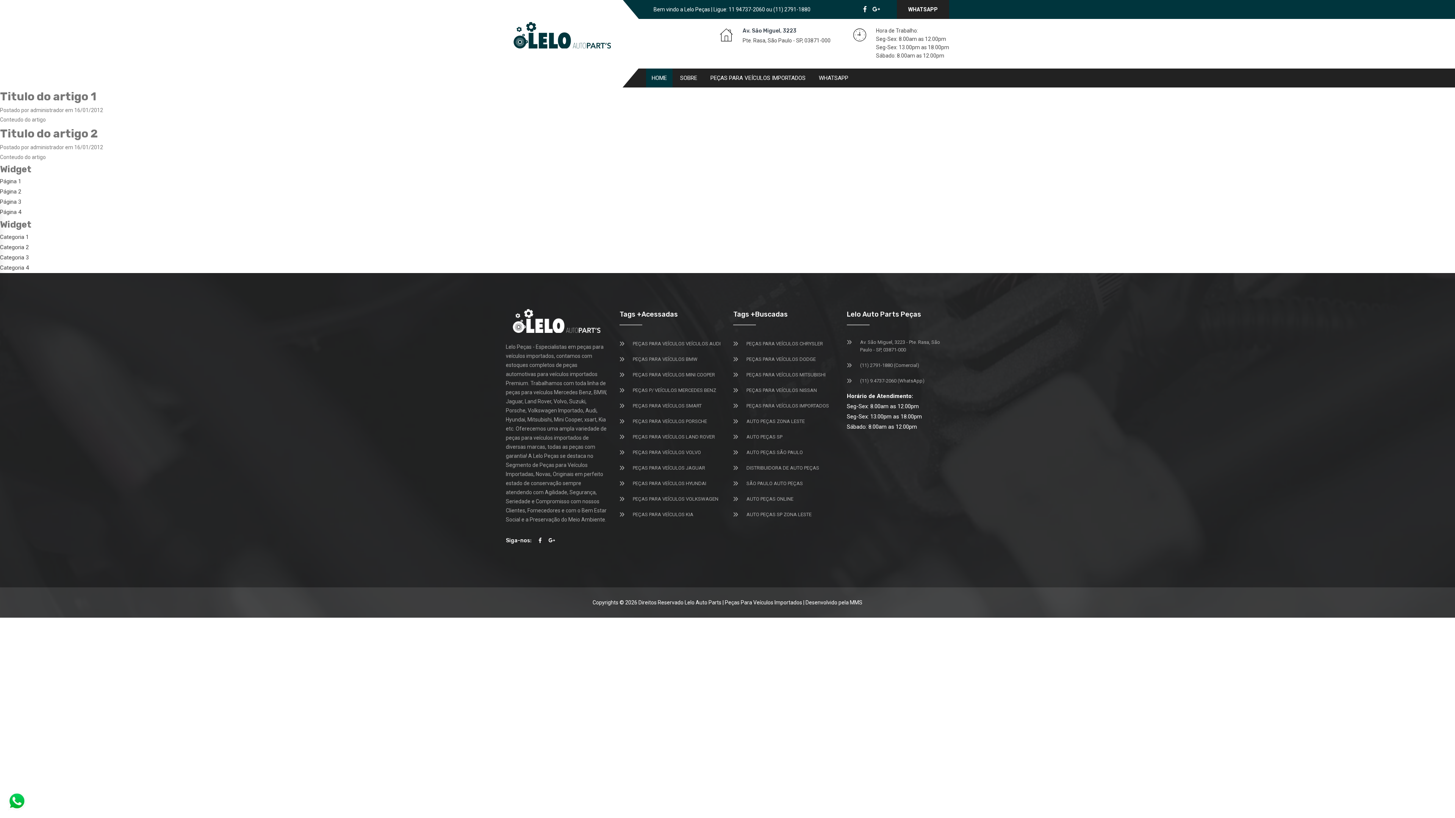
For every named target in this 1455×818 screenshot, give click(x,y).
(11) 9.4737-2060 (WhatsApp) (892, 381)
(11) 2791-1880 (791, 9)
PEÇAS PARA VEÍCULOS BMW (665, 359)
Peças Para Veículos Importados (758, 78)
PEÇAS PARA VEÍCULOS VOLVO (667, 452)
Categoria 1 (14, 237)
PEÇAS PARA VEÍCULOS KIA (663, 514)
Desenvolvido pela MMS (834, 602)
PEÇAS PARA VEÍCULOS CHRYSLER (784, 344)
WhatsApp (923, 9)
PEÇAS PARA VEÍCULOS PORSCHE (670, 421)
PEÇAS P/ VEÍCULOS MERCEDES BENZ (674, 390)
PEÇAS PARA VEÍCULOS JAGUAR (669, 468)
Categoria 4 (14, 267)
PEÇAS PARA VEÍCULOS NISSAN (781, 390)
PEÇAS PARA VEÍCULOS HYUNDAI (669, 483)
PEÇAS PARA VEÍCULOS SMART (667, 406)
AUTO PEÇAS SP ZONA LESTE (779, 514)
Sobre (688, 78)
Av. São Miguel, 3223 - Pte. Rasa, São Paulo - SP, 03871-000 (900, 346)
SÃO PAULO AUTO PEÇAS (774, 483)
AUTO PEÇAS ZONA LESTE (775, 421)
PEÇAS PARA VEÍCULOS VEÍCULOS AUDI (677, 344)
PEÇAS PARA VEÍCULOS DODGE (781, 359)
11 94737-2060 (747, 9)
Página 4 (10, 212)
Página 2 (10, 191)
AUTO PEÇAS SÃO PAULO (774, 452)
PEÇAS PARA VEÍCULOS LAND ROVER (674, 437)
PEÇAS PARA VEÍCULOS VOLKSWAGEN (675, 499)
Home (659, 78)
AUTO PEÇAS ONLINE (769, 499)
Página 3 (10, 201)
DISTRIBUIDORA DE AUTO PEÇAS (782, 468)
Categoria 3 (14, 257)
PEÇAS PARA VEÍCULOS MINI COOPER (674, 375)
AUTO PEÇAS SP (764, 437)
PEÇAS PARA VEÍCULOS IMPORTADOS (787, 406)
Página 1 (10, 181)
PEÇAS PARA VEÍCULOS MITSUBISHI (786, 375)
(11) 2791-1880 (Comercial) (889, 365)
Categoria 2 (14, 247)
